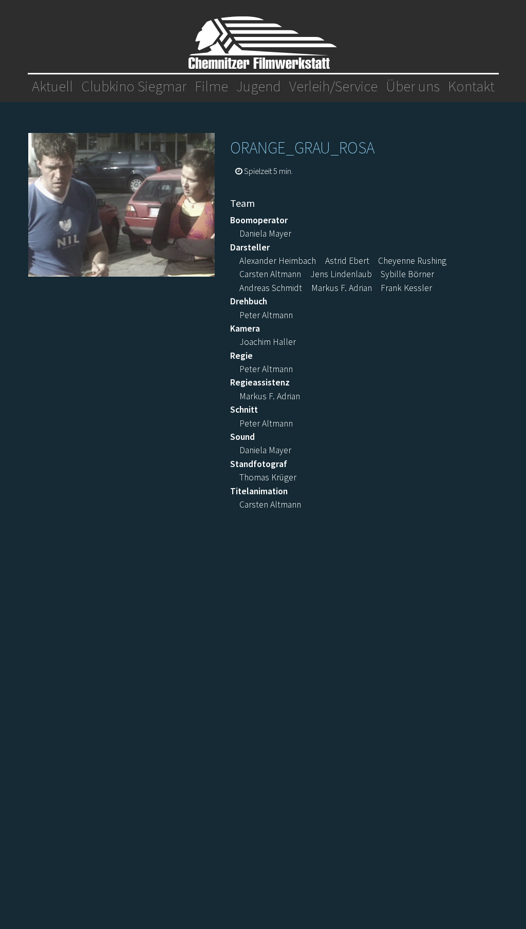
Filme (211, 86)
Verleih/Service (333, 86)
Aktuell (52, 86)
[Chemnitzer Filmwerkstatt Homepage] (263, 42)
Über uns (413, 86)
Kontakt (471, 86)
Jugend (258, 86)
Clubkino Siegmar (133, 86)
